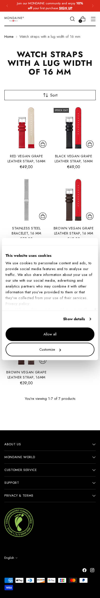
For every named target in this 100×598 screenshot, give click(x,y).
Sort (53, 95)
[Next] (92, 6)
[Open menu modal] (93, 19)
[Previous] (7, 6)
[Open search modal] (72, 19)
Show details (74, 319)
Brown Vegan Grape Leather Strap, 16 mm (74, 231)
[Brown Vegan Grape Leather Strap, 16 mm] (74, 200)
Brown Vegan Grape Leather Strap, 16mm (26, 375)
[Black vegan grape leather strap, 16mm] (74, 128)
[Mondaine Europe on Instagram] (93, 571)
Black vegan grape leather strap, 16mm (73, 159)
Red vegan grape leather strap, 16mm (26, 159)
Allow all (50, 334)
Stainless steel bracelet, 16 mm (26, 231)
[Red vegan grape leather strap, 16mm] (26, 128)
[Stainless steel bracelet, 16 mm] (26, 200)
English (9, 557)
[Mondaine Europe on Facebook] (85, 571)
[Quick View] (43, 144)
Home (9, 36)
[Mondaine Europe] (14, 19)
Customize (47, 349)
